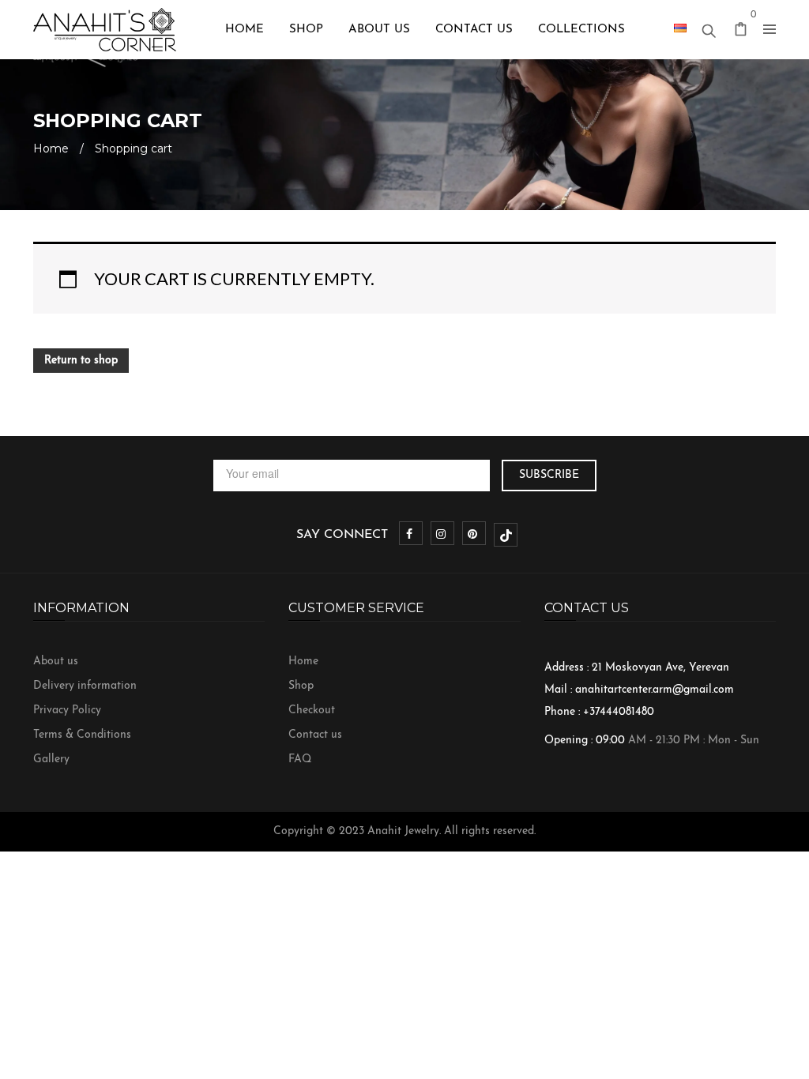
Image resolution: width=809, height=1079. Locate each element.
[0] (741, 32)
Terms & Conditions (82, 735)
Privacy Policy (67, 710)
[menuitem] (244, 29)
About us (55, 661)
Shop (301, 686)
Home (51, 148)
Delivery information (85, 686)
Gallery (51, 759)
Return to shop (81, 361)
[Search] (708, 27)
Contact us (315, 735)
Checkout (311, 710)
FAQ (299, 759)
